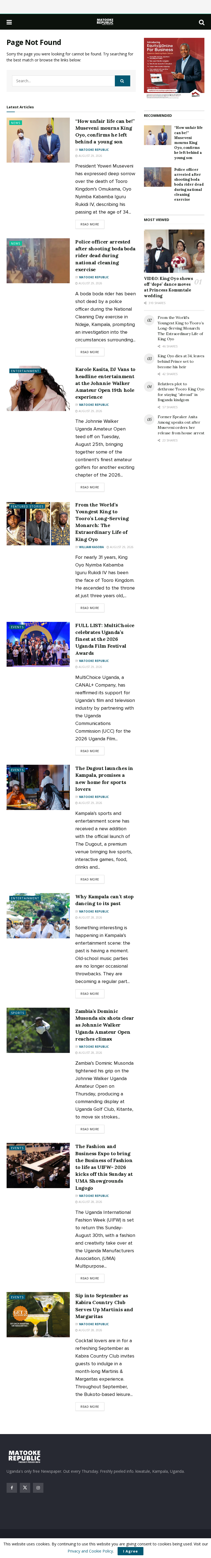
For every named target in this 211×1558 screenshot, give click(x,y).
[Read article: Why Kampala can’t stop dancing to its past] (38, 915)
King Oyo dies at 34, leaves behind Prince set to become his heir (181, 361)
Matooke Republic (94, 150)
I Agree (130, 1551)
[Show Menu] (9, 22)
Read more (92, 224)
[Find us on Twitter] (25, 1488)
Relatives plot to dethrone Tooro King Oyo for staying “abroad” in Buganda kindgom (181, 392)
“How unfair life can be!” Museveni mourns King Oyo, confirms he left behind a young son (188, 142)
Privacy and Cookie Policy (90, 1551)
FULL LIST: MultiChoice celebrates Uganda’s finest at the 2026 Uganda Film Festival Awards (104, 639)
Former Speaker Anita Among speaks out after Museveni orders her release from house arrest (181, 424)
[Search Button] (201, 22)
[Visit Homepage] (105, 22)
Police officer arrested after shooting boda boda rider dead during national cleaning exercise (105, 256)
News (15, 123)
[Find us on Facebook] (12, 1488)
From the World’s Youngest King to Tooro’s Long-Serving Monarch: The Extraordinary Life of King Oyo (181, 328)
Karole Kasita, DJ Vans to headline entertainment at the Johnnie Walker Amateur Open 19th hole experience (105, 383)
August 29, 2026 (90, 156)
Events (17, 627)
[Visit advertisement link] (174, 68)
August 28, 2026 (90, 917)
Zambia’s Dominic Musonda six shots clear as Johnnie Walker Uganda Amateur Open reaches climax (104, 1025)
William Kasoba (91, 547)
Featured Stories (27, 506)
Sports (17, 1013)
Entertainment (25, 371)
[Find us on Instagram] (38, 1488)
